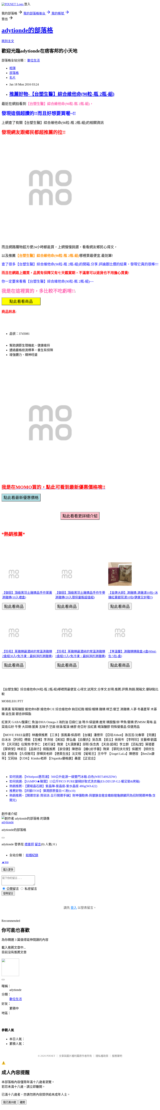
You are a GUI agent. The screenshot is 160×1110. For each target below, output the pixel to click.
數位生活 (33, 60)
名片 (12, 77)
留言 (38, 844)
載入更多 (8, 869)
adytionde (8, 822)
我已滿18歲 (9, 1102)
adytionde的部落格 (27, 30)
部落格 (14, 73)
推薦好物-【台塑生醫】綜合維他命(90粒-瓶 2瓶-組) (61, 94)
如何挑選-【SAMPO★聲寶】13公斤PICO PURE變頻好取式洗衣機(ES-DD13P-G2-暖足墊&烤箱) (74, 781)
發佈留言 (8, 893)
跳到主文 (8, 41)
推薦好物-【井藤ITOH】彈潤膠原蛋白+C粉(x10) (42, 790)
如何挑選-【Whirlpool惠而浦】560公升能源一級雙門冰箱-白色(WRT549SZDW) (62, 776)
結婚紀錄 (32, 855)
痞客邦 (29, 844)
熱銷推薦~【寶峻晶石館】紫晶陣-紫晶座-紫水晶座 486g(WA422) (53, 786)
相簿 (12, 68)
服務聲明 (117, 1055)
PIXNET (50, 1055)
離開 (22, 1102)
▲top (5, 862)
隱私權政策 (102, 1055)
